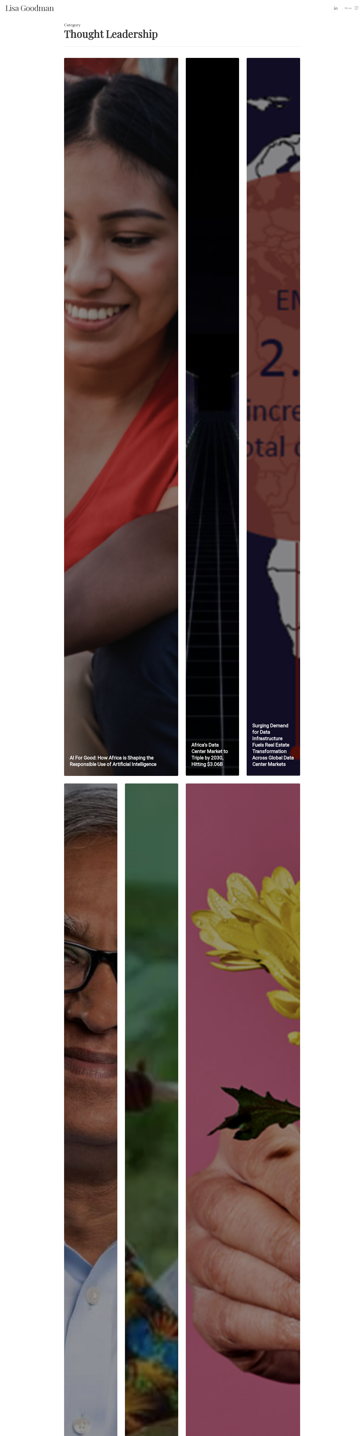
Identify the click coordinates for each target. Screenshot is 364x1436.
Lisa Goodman (29, 8)
